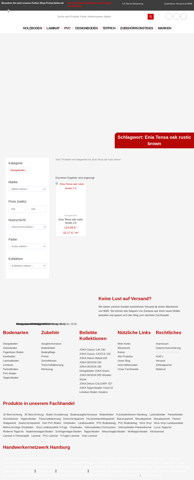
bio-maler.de (114, 471)
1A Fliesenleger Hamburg (49, 462)
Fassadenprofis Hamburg (80, 462)
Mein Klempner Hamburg (43, 458)
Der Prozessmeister (123, 466)
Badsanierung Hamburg (96, 466)
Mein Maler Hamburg (102, 458)
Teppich (108, 28)
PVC (67, 28)
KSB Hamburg (144, 466)
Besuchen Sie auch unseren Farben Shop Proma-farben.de (33, 3)
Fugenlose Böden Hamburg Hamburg (36, 466)
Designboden (86, 28)
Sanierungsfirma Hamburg (18, 462)
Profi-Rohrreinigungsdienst (72, 471)
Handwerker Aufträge (46, 475)
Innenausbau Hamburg (126, 475)
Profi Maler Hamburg (15, 458)
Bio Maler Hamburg (70, 466)
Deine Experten (159, 471)
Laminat (53, 28)
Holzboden (32, 28)
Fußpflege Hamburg (152, 475)
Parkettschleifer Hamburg (18, 471)
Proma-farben (97, 471)
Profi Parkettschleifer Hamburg (133, 458)
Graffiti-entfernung (101, 475)
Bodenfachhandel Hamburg (145, 462)
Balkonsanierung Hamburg (75, 475)
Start (57, 159)
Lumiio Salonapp (45, 471)
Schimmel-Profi (23, 475)
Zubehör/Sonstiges (136, 28)
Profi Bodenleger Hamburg (73, 458)
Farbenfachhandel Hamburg (112, 462)
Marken (164, 28)
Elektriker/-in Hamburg (166, 458)
